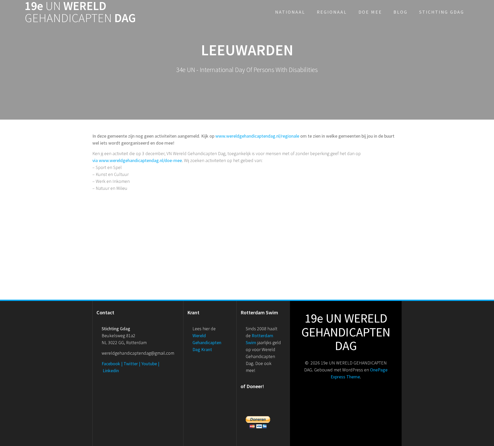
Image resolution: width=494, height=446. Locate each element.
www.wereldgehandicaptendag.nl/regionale (257, 136)
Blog (400, 12)
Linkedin (111, 370)
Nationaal (290, 12)
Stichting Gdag (441, 12)
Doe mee (370, 12)
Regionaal (332, 12)
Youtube (149, 364)
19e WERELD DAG (80, 12)
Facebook (111, 364)
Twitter (130, 364)
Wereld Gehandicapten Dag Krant (206, 342)
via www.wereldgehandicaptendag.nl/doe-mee (137, 160)
